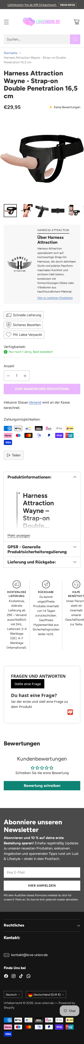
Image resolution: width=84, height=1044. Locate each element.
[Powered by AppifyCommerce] (70, 712)
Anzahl (9, 366)
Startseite (10, 53)
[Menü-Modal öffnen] (6, 22)
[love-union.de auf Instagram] (13, 976)
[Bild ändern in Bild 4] (57, 210)
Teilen (16, 455)
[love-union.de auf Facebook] (6, 976)
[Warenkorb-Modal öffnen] (76, 22)
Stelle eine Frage (27, 683)
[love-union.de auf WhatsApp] (28, 976)
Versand (35, 402)
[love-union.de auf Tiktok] (21, 976)
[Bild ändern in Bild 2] (26, 210)
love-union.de (44, 1003)
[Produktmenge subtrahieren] (8, 376)
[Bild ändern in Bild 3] (42, 210)
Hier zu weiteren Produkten (55, 298)
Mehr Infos (67, 5)
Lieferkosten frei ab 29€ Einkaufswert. (32, 5)
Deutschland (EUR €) (47, 994)
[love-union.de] (42, 22)
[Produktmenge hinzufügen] (25, 376)
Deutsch (11, 994)
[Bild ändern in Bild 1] (10, 210)
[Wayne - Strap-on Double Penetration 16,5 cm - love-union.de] (42, 158)
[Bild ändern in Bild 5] (73, 210)
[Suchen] (75, 39)
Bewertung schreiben (42, 785)
